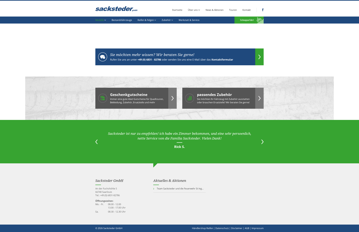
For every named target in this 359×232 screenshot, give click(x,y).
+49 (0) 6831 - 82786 (149, 59)
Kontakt (246, 10)
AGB (247, 228)
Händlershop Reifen (202, 228)
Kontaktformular (222, 59)
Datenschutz (222, 228)
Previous (96, 142)
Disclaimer (236, 228)
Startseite (177, 10)
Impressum (258, 228)
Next (262, 142)
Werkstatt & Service (189, 20)
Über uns (193, 10)
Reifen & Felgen (146, 20)
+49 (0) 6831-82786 (110, 195)
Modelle (99, 20)
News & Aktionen (215, 10)
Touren (233, 10)
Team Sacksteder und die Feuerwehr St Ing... (180, 188)
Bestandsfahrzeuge (122, 20)
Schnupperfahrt (247, 20)
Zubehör (166, 20)
